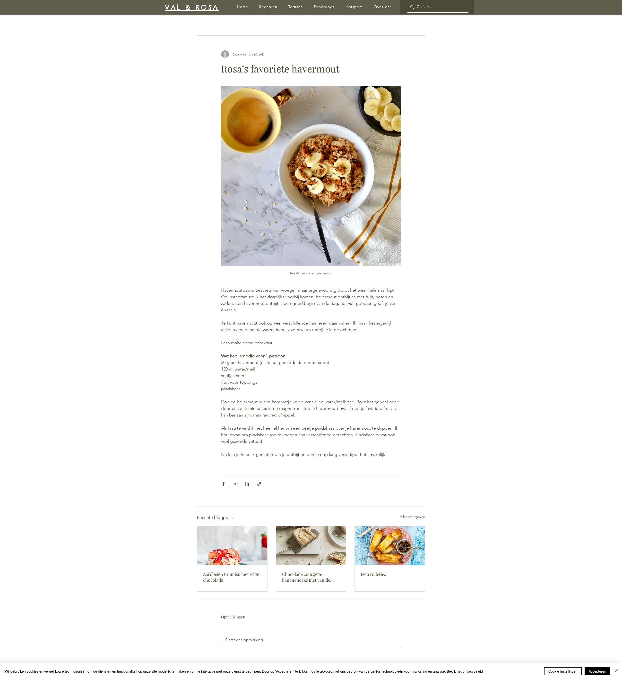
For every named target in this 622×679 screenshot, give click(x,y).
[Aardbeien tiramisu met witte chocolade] (232, 545)
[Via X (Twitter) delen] (235, 484)
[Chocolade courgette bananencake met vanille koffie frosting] (311, 545)
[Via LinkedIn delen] (247, 484)
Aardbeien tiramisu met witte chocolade (231, 577)
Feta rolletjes (373, 574)
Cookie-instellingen (563, 671)
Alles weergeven (412, 517)
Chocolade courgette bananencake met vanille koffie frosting (306, 577)
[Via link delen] (259, 484)
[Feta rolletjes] (390, 545)
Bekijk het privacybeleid (465, 671)
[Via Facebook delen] (223, 484)
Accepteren (597, 671)
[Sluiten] (616, 671)
